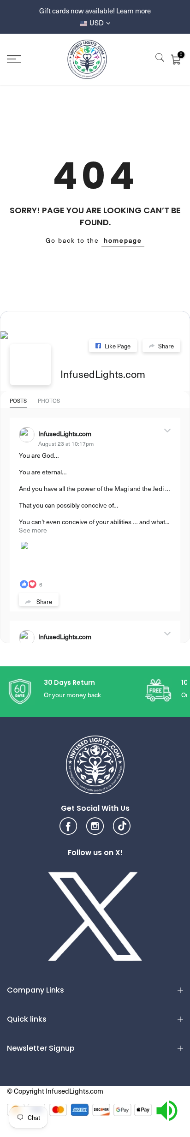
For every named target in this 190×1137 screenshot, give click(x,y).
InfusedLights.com (102, 373)
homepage (123, 240)
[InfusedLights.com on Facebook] (30, 364)
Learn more (133, 11)
